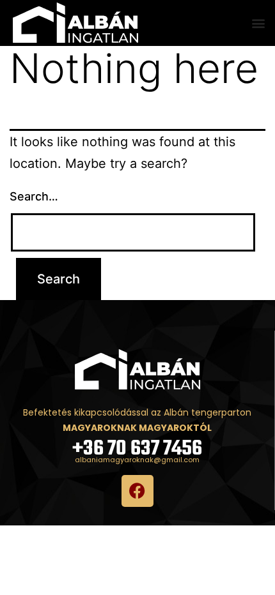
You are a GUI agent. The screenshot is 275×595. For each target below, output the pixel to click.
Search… (34, 196)
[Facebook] (137, 491)
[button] (258, 23)
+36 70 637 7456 (137, 449)
